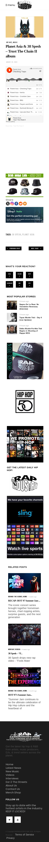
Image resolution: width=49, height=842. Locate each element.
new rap (11, 649)
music (15, 42)
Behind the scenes (15, 596)
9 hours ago (24, 301)
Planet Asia (9, 126)
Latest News (13, 768)
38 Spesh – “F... (15, 653)
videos (17, 649)
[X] (8, 203)
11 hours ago (24, 314)
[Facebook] (16, 203)
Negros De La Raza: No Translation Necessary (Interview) (29, 306)
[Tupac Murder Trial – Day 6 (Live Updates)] (12, 317)
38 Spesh (16, 234)
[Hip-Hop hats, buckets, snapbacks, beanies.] (24, 185)
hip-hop (9, 42)
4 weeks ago (33, 597)
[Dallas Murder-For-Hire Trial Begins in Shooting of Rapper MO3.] (12, 329)
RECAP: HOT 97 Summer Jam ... (24, 600)
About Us (11, 785)
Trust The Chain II (18, 126)
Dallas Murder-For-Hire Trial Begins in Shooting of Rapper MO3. (30, 331)
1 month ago (33, 691)
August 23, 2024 (11, 62)
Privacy (10, 838)
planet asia (28, 234)
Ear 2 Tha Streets (16, 782)
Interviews (12, 778)
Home (9, 764)
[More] (25, 203)
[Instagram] (12, 203)
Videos (10, 775)
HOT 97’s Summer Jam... (20, 695)
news (25, 596)
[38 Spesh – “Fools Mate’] (24, 634)
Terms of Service (24, 834)
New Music (12, 771)
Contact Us (13, 789)
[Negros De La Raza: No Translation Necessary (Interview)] (12, 305)
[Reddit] (20, 203)
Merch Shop (13, 792)
